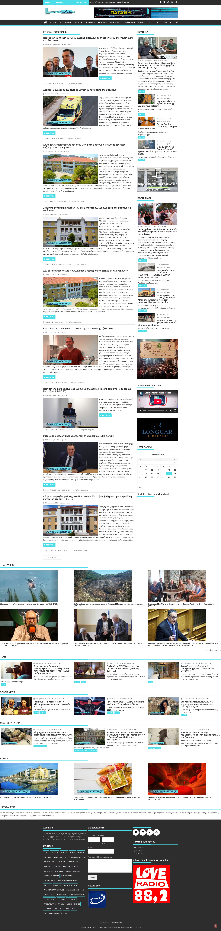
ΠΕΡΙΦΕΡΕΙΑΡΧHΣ (50, 899)
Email (91, 847)
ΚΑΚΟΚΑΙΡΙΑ (57, 866)
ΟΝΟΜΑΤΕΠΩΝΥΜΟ (98, 835)
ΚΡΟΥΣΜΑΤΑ (59, 871)
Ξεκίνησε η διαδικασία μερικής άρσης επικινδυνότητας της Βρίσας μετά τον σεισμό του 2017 (124, 2)
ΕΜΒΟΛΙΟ (47, 866)
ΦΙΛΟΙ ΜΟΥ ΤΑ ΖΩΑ (40, 746)
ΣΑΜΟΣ (69, 904)
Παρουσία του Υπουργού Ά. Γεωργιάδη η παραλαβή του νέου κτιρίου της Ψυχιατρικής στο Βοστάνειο (88, 39)
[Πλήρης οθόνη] (175, 410)
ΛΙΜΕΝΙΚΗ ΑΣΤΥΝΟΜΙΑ (51, 876)
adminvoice (67, 44)
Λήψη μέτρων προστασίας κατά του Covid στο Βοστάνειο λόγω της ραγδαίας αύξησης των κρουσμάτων (84, 146)
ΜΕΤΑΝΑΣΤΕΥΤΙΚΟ (50, 880)
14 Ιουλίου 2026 (163, 290)
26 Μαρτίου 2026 (115, 663)
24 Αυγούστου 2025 (189, 729)
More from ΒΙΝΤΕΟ (213, 650)
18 (146, 473)
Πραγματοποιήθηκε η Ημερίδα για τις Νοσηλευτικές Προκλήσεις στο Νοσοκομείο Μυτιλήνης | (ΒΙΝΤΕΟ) (87, 390)
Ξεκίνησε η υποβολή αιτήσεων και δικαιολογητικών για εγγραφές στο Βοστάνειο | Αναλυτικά (87, 209)
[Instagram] (143, 832)
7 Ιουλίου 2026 (163, 315)
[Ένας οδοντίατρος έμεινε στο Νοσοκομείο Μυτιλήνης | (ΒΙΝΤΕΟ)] (70, 336)
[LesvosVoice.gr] (45, 22)
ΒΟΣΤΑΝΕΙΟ (58, 264)
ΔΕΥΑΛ (67, 857)
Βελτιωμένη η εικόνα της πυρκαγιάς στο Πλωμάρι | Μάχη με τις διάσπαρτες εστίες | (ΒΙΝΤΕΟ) (109, 605)
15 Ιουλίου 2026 (163, 265)
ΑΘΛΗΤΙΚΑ (102, 22)
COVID (54, 201)
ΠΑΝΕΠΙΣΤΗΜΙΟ (62, 894)
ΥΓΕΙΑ (156, 22)
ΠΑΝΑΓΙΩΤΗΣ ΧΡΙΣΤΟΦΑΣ (75, 890)
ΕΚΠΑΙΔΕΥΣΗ (61, 862)
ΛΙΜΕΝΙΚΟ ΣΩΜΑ (67, 876)
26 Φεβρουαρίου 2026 (43, 699)
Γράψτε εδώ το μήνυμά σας (101, 857)
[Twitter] (150, 832)
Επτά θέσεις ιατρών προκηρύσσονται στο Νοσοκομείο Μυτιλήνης (78, 436)
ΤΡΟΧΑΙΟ (66, 909)
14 (163, 470)
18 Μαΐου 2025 (114, 699)
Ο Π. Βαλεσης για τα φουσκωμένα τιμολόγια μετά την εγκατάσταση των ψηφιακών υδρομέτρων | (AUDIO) (34, 644)
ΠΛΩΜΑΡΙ (61, 899)
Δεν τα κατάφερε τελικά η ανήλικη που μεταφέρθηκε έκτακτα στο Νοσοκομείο (85, 270)
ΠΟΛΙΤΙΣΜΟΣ (115, 22)
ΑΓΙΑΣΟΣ (73, 852)
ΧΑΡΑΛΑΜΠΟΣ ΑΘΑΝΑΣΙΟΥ (53, 913)
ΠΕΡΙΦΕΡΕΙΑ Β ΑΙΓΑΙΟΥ (77, 894)
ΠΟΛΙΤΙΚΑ (78, 22)
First (89, 843)
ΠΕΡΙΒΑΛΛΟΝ (129, 22)
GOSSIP (36, 712)
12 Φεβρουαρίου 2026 (190, 663)
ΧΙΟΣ (66, 913)
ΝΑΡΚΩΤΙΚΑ (57, 885)
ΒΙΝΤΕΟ (47, 383)
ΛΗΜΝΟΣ (76, 871)
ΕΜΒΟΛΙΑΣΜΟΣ (73, 862)
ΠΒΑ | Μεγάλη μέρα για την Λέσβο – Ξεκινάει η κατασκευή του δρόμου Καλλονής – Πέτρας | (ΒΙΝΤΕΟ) (108, 644)
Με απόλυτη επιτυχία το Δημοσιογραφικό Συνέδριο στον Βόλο (25, 797)
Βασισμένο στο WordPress (91, 927)
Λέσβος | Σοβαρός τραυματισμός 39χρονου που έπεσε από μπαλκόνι (79, 89)
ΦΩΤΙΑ (74, 909)
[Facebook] (136, 832)
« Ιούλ (139, 487)
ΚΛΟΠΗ (75, 866)
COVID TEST (55, 852)
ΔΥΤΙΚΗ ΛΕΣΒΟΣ (49, 862)
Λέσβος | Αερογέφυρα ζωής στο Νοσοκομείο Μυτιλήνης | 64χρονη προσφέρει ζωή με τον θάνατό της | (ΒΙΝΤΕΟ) (87, 497)
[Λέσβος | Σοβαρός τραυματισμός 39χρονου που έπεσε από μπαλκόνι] (70, 97)
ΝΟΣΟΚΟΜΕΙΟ (59, 83)
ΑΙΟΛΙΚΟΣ (81, 852)
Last (103, 843)
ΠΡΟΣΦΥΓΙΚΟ (71, 899)
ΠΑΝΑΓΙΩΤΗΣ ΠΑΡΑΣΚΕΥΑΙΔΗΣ (54, 890)
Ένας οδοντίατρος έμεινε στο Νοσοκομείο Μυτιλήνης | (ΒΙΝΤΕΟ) (78, 328)
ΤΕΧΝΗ (3, 684)
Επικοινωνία (138, 853)
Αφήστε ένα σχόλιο (75, 83)
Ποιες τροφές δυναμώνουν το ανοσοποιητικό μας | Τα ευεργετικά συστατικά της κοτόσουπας (107, 798)
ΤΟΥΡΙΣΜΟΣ (57, 909)
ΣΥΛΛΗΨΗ (47, 909)
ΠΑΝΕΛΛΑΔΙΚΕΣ (49, 894)
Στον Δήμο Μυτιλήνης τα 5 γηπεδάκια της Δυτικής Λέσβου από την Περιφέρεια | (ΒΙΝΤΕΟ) (181, 605)
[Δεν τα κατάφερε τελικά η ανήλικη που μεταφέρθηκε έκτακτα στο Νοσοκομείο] (70, 278)
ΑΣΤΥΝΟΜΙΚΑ (65, 22)
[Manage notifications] (215, 926)
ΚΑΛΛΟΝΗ (66, 866)
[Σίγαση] (171, 410)
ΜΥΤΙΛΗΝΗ (47, 885)
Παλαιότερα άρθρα (53, 557)
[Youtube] (157, 832)
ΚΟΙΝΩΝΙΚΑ (90, 22)
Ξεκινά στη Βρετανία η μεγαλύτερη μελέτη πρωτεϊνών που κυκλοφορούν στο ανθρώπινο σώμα (180, 798)
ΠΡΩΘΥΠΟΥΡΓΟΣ (49, 904)
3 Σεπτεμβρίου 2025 (115, 729)
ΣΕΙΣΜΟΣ (77, 904)
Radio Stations (138, 848)
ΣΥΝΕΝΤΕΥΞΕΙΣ (144, 22)
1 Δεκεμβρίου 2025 (41, 729)
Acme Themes (135, 927)
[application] (157, 401)
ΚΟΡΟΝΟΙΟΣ (48, 871)
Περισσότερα (105, 78)
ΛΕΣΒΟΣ (53, 22)
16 (175, 470)
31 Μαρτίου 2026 (41, 663)
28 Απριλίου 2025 (188, 699)
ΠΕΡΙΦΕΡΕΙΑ (166, 22)
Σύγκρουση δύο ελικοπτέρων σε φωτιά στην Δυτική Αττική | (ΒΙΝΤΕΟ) (29, 604)
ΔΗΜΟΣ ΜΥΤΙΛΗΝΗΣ (78, 857)
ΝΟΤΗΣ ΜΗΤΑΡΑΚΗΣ (70, 885)
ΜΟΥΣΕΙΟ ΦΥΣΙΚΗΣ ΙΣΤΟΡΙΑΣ (67, 880)
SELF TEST (64, 852)
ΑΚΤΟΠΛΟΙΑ (48, 857)
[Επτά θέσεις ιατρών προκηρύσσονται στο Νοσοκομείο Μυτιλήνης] (70, 443)
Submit (92, 877)
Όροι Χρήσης (138, 850)
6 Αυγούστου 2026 (146, 60)
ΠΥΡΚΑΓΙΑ (61, 904)
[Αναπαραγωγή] (140, 410)
